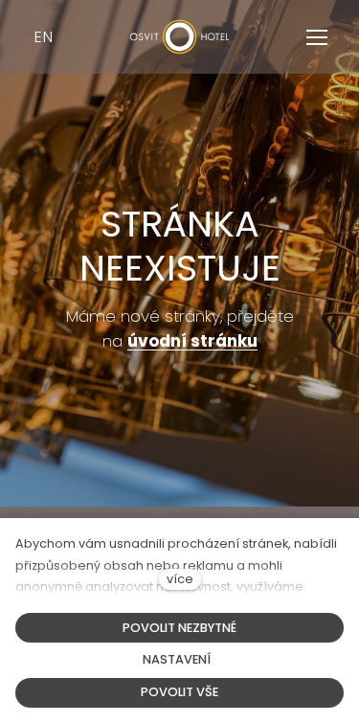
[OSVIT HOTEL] (180, 37)
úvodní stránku (192, 340)
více (180, 579)
